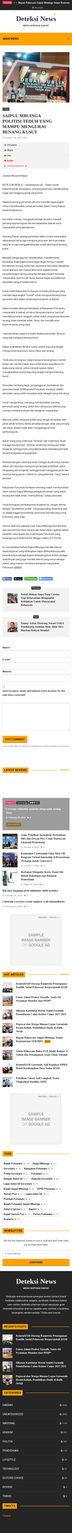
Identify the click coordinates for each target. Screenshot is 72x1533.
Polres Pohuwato (45, 1214)
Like (9, 155)
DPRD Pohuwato (49, 1189)
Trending (7, 2)
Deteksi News (36, 18)
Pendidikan (10, 1450)
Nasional (9, 1423)
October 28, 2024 (13, 138)
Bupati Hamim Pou (17, 1214)
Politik (6, 109)
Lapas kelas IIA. (37, 1194)
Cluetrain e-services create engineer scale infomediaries (34, 901)
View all (64, 770)
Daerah (8, 1405)
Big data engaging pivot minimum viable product (30, 890)
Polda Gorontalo (16, 1173)
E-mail (7, 659)
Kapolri (36, 1209)
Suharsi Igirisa (15, 1209)
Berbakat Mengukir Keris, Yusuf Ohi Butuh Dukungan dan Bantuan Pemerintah (42, 876)
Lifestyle (9, 1459)
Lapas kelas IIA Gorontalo (21, 1183)
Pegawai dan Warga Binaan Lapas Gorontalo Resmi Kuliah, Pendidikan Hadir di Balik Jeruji (42, 1028)
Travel (7, 1496)
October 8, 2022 (31, 847)
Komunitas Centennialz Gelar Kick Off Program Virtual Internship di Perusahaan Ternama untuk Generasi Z (45, 857)
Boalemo (11, 1219)
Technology (22, 803)
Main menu (11, 38)
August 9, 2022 (30, 884)
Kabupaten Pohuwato (38, 1168)
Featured (11, 803)
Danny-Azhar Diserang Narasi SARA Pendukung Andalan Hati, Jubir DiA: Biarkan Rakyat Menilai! (42, 627)
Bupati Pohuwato (16, 1163)
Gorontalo (12, 1168)
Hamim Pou (13, 1194)
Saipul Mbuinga (43, 1163)
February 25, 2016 (16, 817)
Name (7, 647)
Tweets (7, 1515)
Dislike (10, 161)
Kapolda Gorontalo (44, 1178)
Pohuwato (39, 1173)
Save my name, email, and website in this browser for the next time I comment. (34, 693)
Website (7, 671)
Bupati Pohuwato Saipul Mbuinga (25, 1204)
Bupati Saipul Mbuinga (19, 1189)
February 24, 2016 (13, 895)
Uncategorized (13, 1414)
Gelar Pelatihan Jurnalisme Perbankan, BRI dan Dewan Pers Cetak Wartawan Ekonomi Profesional (43, 838)
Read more (14, 824)
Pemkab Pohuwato (17, 1199)
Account (38, 8)
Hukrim (8, 1432)
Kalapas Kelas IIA (16, 1178)
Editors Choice (13, 1478)
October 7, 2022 (31, 866)
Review (7, 1487)
